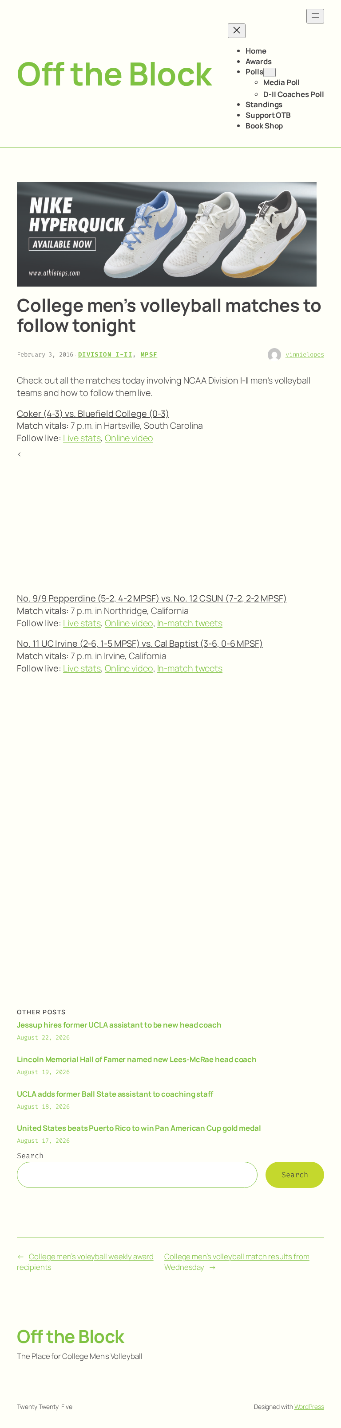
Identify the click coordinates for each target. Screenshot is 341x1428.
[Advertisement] (170, 522)
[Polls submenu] (269, 72)
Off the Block (114, 73)
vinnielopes (304, 354)
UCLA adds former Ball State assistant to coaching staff (115, 1094)
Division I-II (105, 354)
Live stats (82, 438)
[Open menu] (315, 16)
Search (30, 1155)
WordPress (309, 1406)
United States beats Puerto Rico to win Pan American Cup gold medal (139, 1128)
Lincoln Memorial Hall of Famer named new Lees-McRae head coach (137, 1059)
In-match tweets (190, 623)
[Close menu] (237, 30)
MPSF (149, 354)
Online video (129, 438)
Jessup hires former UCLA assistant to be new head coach (119, 1025)
